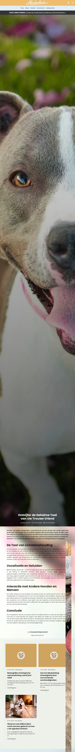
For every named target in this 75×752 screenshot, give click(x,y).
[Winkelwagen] (73, 3)
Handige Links (50, 8)
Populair (32, 8)
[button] (69, 2)
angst (55, 572)
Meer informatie (36, 635)
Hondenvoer (41, 8)
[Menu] (2, 3)
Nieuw (27, 8)
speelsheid (62, 572)
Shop (22, 8)
